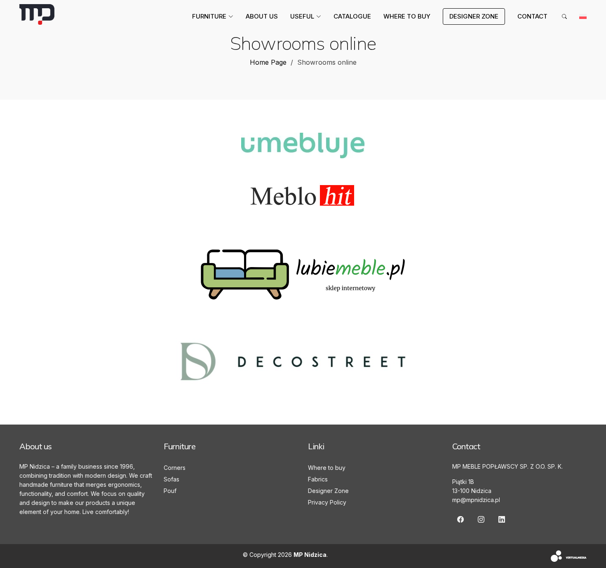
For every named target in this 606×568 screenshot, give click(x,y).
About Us (262, 16)
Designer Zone (328, 490)
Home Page (268, 62)
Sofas (171, 479)
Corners (175, 467)
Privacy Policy (327, 502)
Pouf (170, 490)
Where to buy (406, 16)
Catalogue (352, 16)
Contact (532, 16)
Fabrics (318, 479)
